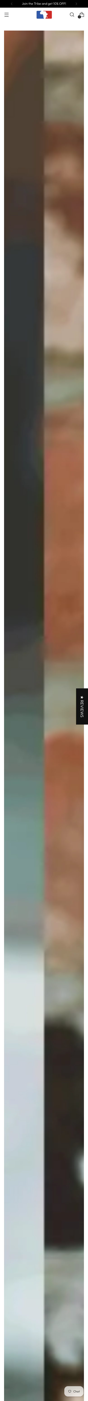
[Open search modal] (71, 14)
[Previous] (12, 4)
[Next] (76, 4)
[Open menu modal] (6, 14)
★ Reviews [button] (82, 706)
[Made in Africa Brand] (44, 14)
